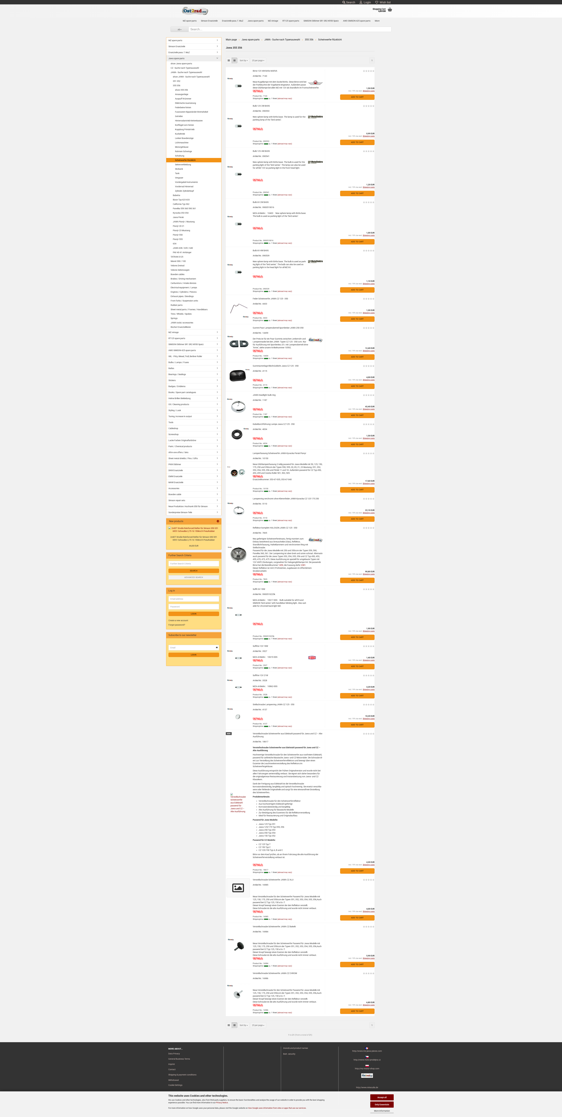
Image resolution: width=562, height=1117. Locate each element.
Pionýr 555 (178, 239)
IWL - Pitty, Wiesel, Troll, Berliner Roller (185, 356)
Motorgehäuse (181, 147)
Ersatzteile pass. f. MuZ (232, 21)
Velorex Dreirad (177, 265)
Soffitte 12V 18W (260, 646)
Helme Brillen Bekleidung (179, 398)
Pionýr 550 (178, 235)
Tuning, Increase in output (180, 416)
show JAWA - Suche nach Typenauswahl (191, 77)
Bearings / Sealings (177, 374)
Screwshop (173, 434)
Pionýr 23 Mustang (181, 230)
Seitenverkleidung (183, 164)
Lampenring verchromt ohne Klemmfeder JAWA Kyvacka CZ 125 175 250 (286, 498)
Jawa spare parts (256, 21)
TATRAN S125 (177, 257)
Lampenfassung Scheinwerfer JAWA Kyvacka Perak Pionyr (279, 453)
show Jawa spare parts (181, 63)
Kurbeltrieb (180, 134)
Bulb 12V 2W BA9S (261, 106)
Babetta (176, 195)
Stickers (172, 380)
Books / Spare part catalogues (182, 392)
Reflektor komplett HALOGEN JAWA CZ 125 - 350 (275, 528)
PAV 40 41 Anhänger (182, 252)
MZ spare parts (190, 21)
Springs (174, 318)
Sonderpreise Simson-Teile (180, 512)
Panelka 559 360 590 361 (184, 208)
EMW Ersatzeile (175, 476)
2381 (303, 565)
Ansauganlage (181, 94)
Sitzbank (179, 169)
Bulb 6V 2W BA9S (261, 202)
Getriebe (179, 116)
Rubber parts (177, 305)
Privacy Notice (222, 1102)
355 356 (176, 85)
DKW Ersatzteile (175, 470)
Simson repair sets (176, 500)
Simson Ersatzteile (209, 21)
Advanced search (193, 577)
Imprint (171, 1064)
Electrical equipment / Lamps (184, 287)
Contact (172, 1069)
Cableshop (173, 428)
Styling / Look (174, 410)
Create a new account (178, 620)
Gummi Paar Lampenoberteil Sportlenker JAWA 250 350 (278, 328)
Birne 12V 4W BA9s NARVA (265, 71)
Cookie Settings (175, 1085)
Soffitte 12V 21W (260, 675)
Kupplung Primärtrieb (185, 129)
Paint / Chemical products (180, 446)
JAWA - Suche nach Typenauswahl (186, 72)
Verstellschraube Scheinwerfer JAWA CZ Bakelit (274, 926)
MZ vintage (273, 21)
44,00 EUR (193, 546)
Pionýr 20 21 (178, 226)
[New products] (218, 521)
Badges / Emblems (176, 386)
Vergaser (179, 178)
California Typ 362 (181, 204)
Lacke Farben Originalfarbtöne (182, 440)
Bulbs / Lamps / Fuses (178, 362)
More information (382, 1111)
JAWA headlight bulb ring (264, 395)
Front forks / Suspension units (184, 301)
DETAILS (257, 90)
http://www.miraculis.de (367, 1087)
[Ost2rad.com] (194, 11)
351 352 (176, 81)
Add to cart (357, 97)
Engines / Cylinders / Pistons (184, 292)
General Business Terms (179, 1059)
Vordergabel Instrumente (186, 182)
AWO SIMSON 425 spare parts (356, 21)
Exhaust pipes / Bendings (182, 296)
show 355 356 (181, 90)
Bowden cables (177, 274)
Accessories (173, 488)
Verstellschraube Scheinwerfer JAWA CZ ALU (273, 880)
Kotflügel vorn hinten (184, 125)
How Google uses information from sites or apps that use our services (277, 1108)
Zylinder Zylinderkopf (184, 191)
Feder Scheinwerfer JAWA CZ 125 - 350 (270, 298)
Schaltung (179, 156)
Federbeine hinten (183, 107)
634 (174, 243)
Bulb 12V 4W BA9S (261, 151)
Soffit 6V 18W (259, 589)
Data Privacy (174, 1053)
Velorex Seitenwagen (180, 270)
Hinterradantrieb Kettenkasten (189, 120)
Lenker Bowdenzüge (184, 138)
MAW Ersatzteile (175, 482)
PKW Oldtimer (174, 464)
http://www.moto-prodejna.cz (367, 1060)
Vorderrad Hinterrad (184, 186)
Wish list (384, 2)
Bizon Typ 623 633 (181, 200)
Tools (170, 422)
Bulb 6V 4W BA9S (261, 250)
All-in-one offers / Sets (178, 452)
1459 (281, 565)
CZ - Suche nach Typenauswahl (185, 68)
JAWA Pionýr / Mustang (184, 221)
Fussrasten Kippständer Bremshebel (191, 112)
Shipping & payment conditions (182, 1075)
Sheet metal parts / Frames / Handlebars (189, 309)
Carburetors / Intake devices (183, 283)
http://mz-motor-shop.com (367, 1068)
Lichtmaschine (181, 142)
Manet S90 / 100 (178, 261)
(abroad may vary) (284, 98)
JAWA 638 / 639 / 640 (183, 248)
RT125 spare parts (290, 21)
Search (350, 2)
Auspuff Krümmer (183, 98)
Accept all (382, 1097)
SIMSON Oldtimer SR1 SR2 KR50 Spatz (321, 21)
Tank (177, 173)
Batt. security (289, 1054)
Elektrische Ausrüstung (185, 103)
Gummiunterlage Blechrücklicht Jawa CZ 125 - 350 (276, 366)
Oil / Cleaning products (178, 404)
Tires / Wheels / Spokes (181, 314)
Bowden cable (174, 494)
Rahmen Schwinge (183, 151)
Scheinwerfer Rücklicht (185, 160)
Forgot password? (176, 625)
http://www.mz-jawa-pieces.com (367, 1051)
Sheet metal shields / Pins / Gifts (183, 458)
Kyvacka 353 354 (181, 213)
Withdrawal (173, 1080)
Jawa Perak (178, 217)
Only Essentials (382, 1104)
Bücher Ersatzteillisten (181, 327)
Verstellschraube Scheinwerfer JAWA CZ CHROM (275, 973)
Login (366, 2)
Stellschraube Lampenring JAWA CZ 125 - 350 (273, 704)
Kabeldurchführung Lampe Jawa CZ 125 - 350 (274, 424)
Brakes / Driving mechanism (183, 279)
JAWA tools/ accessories (182, 322)
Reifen (171, 368)
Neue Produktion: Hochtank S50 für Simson (188, 506)
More (377, 21)
